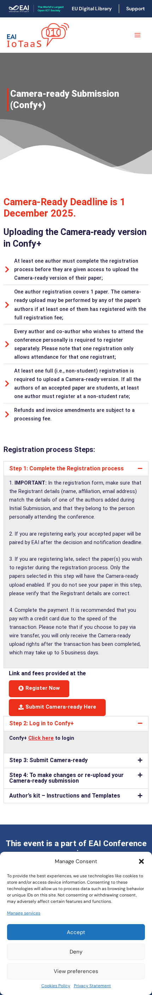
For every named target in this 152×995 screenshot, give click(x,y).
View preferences (76, 971)
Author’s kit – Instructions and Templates (64, 795)
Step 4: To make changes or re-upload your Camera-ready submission (66, 778)
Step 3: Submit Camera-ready (48, 760)
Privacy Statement (92, 986)
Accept (76, 932)
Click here (41, 738)
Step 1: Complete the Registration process (66, 468)
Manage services (23, 913)
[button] (141, 861)
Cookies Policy (55, 986)
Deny (76, 951)
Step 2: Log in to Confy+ (41, 723)
